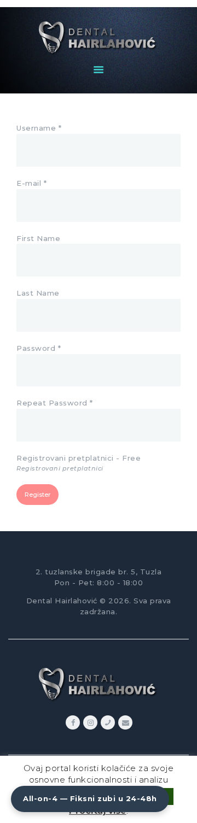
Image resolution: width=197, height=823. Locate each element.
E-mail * (31, 183)
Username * (38, 128)
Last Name (38, 293)
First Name (38, 238)
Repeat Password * (54, 402)
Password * (38, 348)
